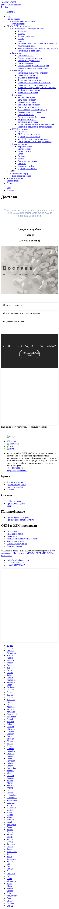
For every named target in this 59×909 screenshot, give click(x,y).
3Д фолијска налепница (29, 90)
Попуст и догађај (15, 487)
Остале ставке (18, 24)
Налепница (17, 70)
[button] (29, 354)
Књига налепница (26, 46)
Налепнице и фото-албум (29, 51)
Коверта (21, 33)
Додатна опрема (19, 144)
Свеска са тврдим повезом (30, 58)
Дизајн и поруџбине (16, 484)
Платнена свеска (25, 63)
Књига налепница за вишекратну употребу (38, 48)
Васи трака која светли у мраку (32, 109)
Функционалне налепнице (30, 80)
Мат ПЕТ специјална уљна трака (33, 139)
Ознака (21, 38)
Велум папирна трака (28, 122)
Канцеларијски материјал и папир (28, 29)
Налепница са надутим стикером (33, 73)
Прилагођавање (14, 19)
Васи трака (17, 95)
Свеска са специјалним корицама (33, 65)
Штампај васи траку (27, 100)
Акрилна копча (25, 146)
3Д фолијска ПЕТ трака (29, 136)
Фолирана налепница (28, 78)
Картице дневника (26, 36)
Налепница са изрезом (28, 75)
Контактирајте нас (15, 178)
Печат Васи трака (26, 114)
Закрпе (21, 159)
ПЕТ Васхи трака (20, 129)
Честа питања (13, 181)
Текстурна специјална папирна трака (35, 127)
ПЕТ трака (23, 132)
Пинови (21, 156)
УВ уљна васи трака (27, 119)
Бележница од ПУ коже (29, 60)
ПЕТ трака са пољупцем (29, 134)
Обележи (22, 163)
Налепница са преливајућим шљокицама (37, 87)
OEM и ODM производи (18, 26)
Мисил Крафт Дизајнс (17, 543)
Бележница (17, 53)
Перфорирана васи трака (29, 112)
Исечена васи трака (27, 102)
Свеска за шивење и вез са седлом (33, 68)
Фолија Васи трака (26, 97)
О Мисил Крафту (20, 173)
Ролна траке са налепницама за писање (36, 124)
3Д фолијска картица (27, 168)
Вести (9, 183)
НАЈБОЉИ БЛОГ (33, 553)
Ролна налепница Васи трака (31, 117)
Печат (20, 154)
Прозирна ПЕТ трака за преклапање (34, 141)
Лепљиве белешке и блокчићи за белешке (37, 43)
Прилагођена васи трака (23, 21)
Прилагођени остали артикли (20, 520)
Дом (9, 16)
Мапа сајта (18, 553)
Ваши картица (24, 151)
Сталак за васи (24, 149)
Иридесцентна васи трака (30, 107)
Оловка (21, 41)
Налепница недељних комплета (32, 85)
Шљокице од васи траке (29, 105)
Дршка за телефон (26, 166)
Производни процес (21, 176)
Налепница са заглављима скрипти (34, 82)
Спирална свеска (25, 56)
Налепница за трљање (28, 92)
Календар (22, 31)
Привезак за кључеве (27, 161)
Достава (10, 190)
